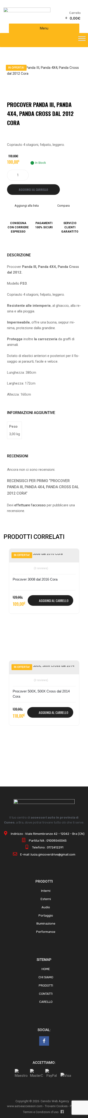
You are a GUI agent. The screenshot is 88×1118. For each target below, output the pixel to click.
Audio (46, 907)
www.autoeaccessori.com (24, 1106)
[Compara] (18, 565)
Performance (45, 932)
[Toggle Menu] (82, 40)
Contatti (46, 993)
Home (46, 969)
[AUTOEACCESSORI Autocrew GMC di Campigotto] (27, 11)
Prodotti (46, 985)
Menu (44, 28)
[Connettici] (44, 1041)
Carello (46, 1001)
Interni (45, 891)
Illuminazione (45, 923)
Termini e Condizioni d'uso (41, 1112)
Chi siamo (45, 977)
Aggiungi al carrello (33, 190)
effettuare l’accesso (30, 505)
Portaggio (45, 915)
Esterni (46, 899)
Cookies (62, 1106)
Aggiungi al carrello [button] (54, 600)
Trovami (50, 1106)
